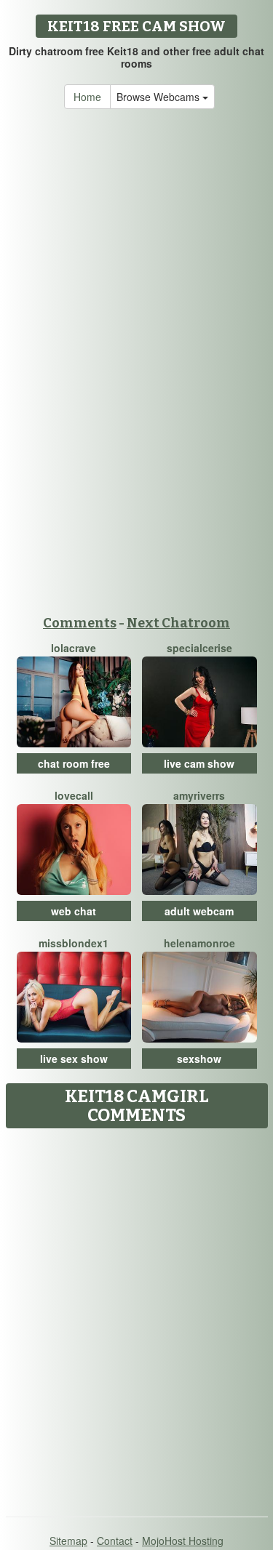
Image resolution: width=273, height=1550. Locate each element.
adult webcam (199, 911)
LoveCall (74, 795)
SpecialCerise (199, 648)
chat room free (74, 763)
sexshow (199, 1058)
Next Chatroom (178, 623)
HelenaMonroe (199, 943)
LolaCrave (73, 648)
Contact (114, 1540)
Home (87, 96)
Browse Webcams (159, 96)
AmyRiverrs (199, 795)
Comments (79, 623)
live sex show (74, 1058)
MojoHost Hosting (182, 1540)
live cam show (199, 763)
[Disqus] (136, 1317)
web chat (73, 911)
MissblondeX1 (73, 943)
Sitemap (68, 1540)
